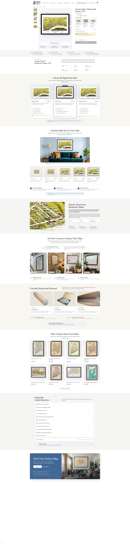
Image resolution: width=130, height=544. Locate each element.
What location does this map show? (42, 404)
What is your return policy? (41, 435)
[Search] (92, 3)
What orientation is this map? (41, 410)
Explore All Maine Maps (65, 388)
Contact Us (91, 444)
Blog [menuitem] (73, 2)
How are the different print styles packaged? (44, 429)
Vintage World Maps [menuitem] (67, 2)
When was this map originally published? (43, 407)
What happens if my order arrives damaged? (43, 432)
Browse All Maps (46, 466)
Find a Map (37, 466)
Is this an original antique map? (41, 413)
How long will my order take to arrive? (42, 426)
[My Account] (95, 3)
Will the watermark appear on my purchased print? (45, 416)
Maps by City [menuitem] (59, 2)
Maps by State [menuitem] (53, 2)
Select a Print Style (86, 42)
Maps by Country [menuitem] (46, 2)
